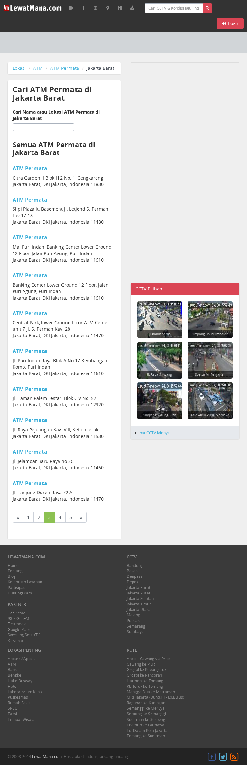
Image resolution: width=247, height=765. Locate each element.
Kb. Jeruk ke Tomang (145, 686)
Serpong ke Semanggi (146, 713)
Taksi (12, 713)
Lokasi (19, 68)
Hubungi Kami (20, 593)
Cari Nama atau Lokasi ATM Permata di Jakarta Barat (56, 115)
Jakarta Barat (138, 587)
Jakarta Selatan (140, 598)
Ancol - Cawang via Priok (148, 658)
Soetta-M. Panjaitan (210, 374)
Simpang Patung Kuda (160, 415)
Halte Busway (20, 681)
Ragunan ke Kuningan (146, 702)
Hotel (12, 686)
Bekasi (133, 571)
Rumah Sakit (19, 702)
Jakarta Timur (139, 604)
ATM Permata (64, 68)
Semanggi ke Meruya (146, 708)
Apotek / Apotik (21, 658)
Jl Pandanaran (160, 334)
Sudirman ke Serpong (146, 719)
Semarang (136, 626)
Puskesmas (18, 697)
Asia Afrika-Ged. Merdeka (210, 415)
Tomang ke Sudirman (146, 736)
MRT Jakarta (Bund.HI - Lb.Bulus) (155, 697)
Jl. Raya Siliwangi (160, 374)
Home (13, 565)
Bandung (135, 565)
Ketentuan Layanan (25, 582)
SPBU (13, 708)
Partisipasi (17, 587)
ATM (38, 68)
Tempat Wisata (21, 719)
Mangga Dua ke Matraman (151, 692)
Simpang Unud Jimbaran (210, 334)
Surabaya (135, 631)
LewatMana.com (47, 756)
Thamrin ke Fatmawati (147, 725)
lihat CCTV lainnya (154, 432)
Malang (133, 615)
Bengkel (15, 675)
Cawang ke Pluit (141, 664)
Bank (12, 669)
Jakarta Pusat (138, 593)
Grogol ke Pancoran (144, 675)
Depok (132, 582)
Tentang (15, 571)
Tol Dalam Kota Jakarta (147, 730)
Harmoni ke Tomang (145, 681)
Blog (12, 576)
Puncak (133, 620)
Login (233, 23)
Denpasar (135, 576)
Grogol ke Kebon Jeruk (146, 669)
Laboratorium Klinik (25, 692)
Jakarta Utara (139, 609)
